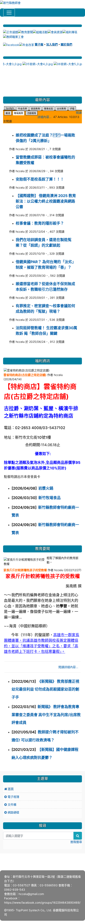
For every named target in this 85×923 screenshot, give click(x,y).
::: (3, 23)
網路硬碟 (13, 812)
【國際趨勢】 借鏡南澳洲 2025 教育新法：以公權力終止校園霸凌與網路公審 (46, 201)
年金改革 (22, 108)
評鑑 (72, 108)
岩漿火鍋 (45, 488)
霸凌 (8, 113)
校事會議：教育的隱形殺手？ (40, 223)
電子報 (39, 44)
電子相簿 (13, 796)
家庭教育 (35, 108)
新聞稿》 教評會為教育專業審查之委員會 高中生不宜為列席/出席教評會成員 (46, 715)
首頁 (10, 789)
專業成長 (48, 108)
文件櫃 (11, 804)
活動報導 (31, 113)
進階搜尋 (76, 842)
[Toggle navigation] (9, 12)
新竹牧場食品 (49, 498)
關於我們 (66, 44)
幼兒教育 (61, 108)
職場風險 (18, 113)
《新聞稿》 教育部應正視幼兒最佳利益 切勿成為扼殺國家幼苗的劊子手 (45, 689)
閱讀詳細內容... (68, 667)
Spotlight (10, 108)
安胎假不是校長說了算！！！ (40, 179)
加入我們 (52, 44)
